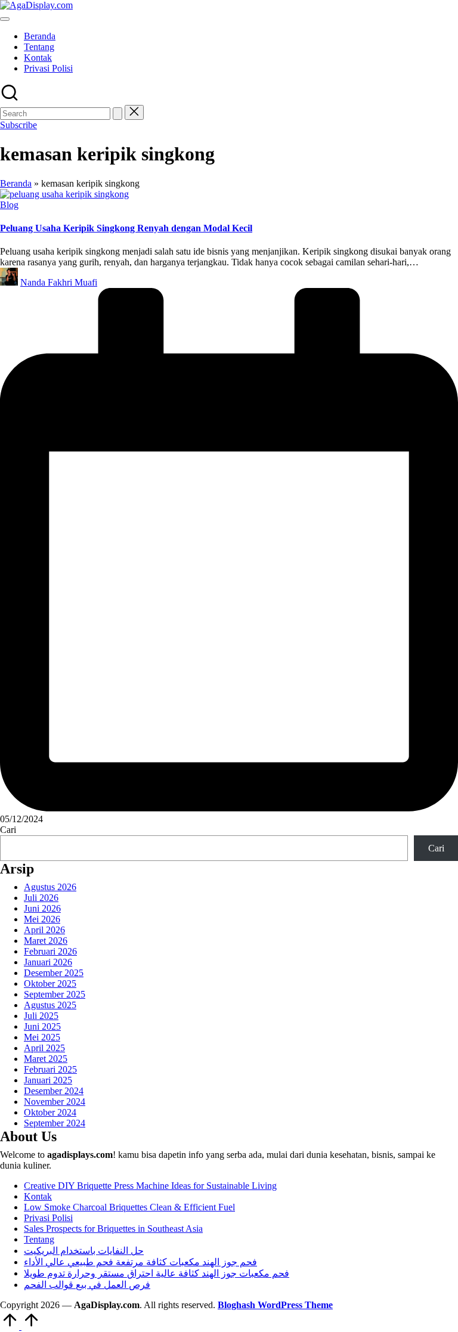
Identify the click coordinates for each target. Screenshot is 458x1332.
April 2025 (44, 1048)
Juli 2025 (41, 1016)
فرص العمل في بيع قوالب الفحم (87, 1285)
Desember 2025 (53, 973)
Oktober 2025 (50, 983)
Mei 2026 (42, 919)
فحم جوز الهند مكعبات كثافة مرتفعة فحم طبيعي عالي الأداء (140, 1262)
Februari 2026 (50, 951)
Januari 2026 (48, 962)
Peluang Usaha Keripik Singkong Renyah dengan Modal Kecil (126, 228)
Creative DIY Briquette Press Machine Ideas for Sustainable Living (150, 1186)
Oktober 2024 (50, 1112)
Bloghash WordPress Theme (275, 1305)
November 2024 (54, 1101)
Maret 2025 (45, 1059)
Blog (9, 205)
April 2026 (44, 930)
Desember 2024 (53, 1091)
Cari (8, 830)
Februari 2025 (50, 1069)
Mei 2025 (42, 1037)
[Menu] (5, 19)
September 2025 (54, 994)
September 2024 (54, 1123)
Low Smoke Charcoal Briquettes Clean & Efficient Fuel (129, 1207)
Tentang (39, 1239)
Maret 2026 (45, 941)
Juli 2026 (41, 898)
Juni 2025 (42, 1026)
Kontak (38, 1196)
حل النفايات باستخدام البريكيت (84, 1251)
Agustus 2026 (50, 887)
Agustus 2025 (50, 1005)
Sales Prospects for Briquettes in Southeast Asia (113, 1228)
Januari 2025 (48, 1080)
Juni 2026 (42, 908)
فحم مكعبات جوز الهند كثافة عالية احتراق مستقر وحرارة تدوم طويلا (156, 1273)
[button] (117, 113)
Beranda (16, 183)
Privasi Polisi (48, 1218)
